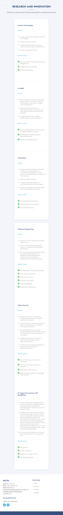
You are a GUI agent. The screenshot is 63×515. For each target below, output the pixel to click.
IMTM (6, 2)
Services (36, 489)
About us (36, 486)
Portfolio (36, 492)
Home (35, 483)
